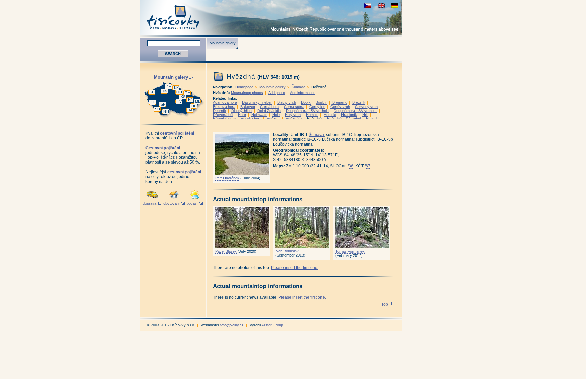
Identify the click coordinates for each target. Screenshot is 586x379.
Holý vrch (293, 115)
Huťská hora (251, 119)
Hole (276, 115)
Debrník (219, 111)
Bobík (306, 102)
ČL (153, 102)
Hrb (365, 115)
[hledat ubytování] (174, 199)
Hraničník (349, 115)
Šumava (298, 87)
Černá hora (269, 107)
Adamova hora (225, 102)
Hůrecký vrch (224, 119)
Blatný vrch (286, 102)
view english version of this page (381, 5)
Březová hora (224, 107)
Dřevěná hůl (223, 115)
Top (384, 304)
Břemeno (339, 102)
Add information (302, 93)
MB (197, 101)
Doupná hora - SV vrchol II (355, 111)
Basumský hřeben (257, 102)
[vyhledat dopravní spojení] (152, 199)
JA (190, 110)
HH (194, 106)
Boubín (321, 102)
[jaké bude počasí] (194, 199)
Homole (312, 115)
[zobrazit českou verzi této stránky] (367, 5)
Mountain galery (223, 43)
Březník (358, 102)
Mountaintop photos (247, 93)
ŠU (157, 109)
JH (169, 86)
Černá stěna (294, 107)
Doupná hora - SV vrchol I (307, 111)
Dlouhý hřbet (241, 111)
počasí (192, 203)
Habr (242, 115)
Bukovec (247, 107)
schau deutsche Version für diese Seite (395, 5)
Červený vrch (366, 107)
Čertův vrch (340, 107)
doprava (149, 203)
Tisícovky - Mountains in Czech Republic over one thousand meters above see (271, 17)
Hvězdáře (294, 119)
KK (176, 88)
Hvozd (371, 119)
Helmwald (259, 115)
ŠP (163, 104)
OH (179, 92)
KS (183, 97)
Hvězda (273, 119)
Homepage (244, 87)
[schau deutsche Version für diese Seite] (395, 5)
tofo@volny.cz (232, 325)
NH (166, 111)
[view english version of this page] (381, 5)
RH (187, 93)
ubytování (171, 203)
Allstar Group (272, 325)
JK (164, 91)
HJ (190, 100)
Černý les (317, 107)
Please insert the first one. (294, 267)
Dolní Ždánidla (269, 111)
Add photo (276, 93)
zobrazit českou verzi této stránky (367, 5)
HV (179, 101)
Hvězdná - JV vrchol (344, 119)
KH (152, 92)
